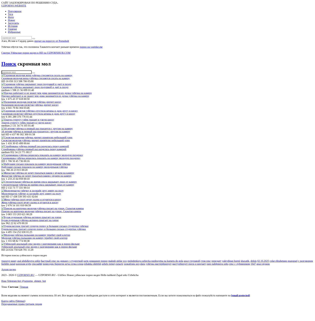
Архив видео (8, 269)
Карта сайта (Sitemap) (13, 301)
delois (254, 261)
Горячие (12, 29)
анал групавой (192, 261)
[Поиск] (33, 38)
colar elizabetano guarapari (283, 261)
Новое (11, 20)
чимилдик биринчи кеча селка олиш (62, 264)
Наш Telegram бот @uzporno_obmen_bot (23, 281)
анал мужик (263, 264)
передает (216, 261)
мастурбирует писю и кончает (189, 264)
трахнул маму (9, 261)
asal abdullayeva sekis (28, 261)
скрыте (119, 264)
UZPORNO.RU (25, 275)
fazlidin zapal (8, 264)
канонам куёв (23, 264)
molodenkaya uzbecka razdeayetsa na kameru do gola (155, 261)
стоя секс (206, 261)
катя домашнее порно (96, 261)
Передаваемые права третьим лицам (21, 304)
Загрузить (13, 23)
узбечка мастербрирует (159, 264)
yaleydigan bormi (231, 261)
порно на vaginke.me (91, 47)
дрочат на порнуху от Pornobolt (51, 41)
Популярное (14, 11)
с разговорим (305, 261)
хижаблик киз (131, 264)
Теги (10, 14)
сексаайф (37, 264)
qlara (142, 264)
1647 (253, 264)
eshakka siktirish (92, 264)
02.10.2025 (263, 261)
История (12, 26)
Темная (24, 287)
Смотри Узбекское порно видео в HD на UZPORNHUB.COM (35, 52)
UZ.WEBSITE (13, 5)
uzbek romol (108, 264)
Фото (11, 17)
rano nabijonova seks (217, 264)
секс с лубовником (239, 264)
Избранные (14, 32)
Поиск (8, 64)
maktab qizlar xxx (117, 261)
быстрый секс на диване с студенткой (62, 261)
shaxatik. (245, 261)
